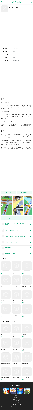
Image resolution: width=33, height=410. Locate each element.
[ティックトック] (16, 359)
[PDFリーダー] (27, 359)
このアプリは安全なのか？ (10, 230)
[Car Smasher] (16, 296)
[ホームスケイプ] (16, 310)
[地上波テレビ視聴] (16, 373)
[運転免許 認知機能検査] (6, 359)
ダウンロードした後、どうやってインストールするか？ (16, 224)
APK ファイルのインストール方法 (17, 217)
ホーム (16, 395)
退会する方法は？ (8, 247)
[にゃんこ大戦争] (16, 267)
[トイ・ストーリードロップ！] (27, 282)
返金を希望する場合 (9, 253)
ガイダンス (16, 400)
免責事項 (16, 402)
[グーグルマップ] (16, 344)
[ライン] (16, 330)
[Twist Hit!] (27, 310)
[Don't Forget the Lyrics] (6, 296)
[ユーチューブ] (6, 330)
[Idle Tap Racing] (6, 310)
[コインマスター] (6, 282)
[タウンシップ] (16, 282)
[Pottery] (27, 296)
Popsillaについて (17, 397)
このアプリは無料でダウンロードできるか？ (14, 236)
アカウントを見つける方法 (10, 242)
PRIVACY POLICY (16, 404)
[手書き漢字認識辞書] (6, 373)
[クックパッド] (27, 344)
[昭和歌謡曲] (6, 344)
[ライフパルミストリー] (27, 330)
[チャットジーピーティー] (27, 373)
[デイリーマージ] (6, 267)
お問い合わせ (16, 399)
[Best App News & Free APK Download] (16, 2)
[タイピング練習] (27, 267)
